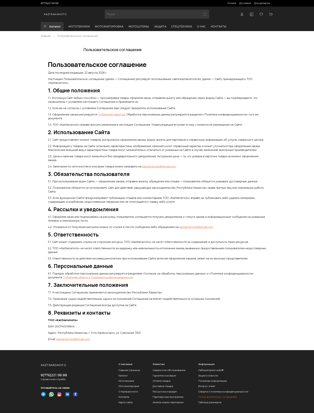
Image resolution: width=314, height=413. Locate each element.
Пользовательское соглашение (217, 397)
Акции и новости (208, 375)
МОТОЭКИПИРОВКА (109, 26)
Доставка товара (163, 386)
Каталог (55, 26)
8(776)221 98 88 (50, 3)
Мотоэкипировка (128, 386)
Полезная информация (212, 381)
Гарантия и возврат (164, 375)
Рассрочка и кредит (165, 391)
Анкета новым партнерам (168, 402)
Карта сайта (125, 402)
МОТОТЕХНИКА (79, 26)
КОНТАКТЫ (218, 26)
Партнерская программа (168, 397)
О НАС (201, 26)
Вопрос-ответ (206, 386)
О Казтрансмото (128, 391)
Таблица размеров (210, 402)
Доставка (245, 3)
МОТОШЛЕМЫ (138, 26)
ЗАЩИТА (160, 26)
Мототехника (126, 381)
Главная (46, 36)
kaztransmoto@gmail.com (159, 166)
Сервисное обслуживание (169, 370)
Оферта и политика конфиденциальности (223, 391)
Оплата (231, 3)
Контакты (123, 397)
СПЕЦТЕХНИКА (181, 26)
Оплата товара (161, 381)
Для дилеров (262, 3)
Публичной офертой (111, 114)
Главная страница (129, 370)
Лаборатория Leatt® (211, 370)
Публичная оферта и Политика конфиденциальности (98, 277)
